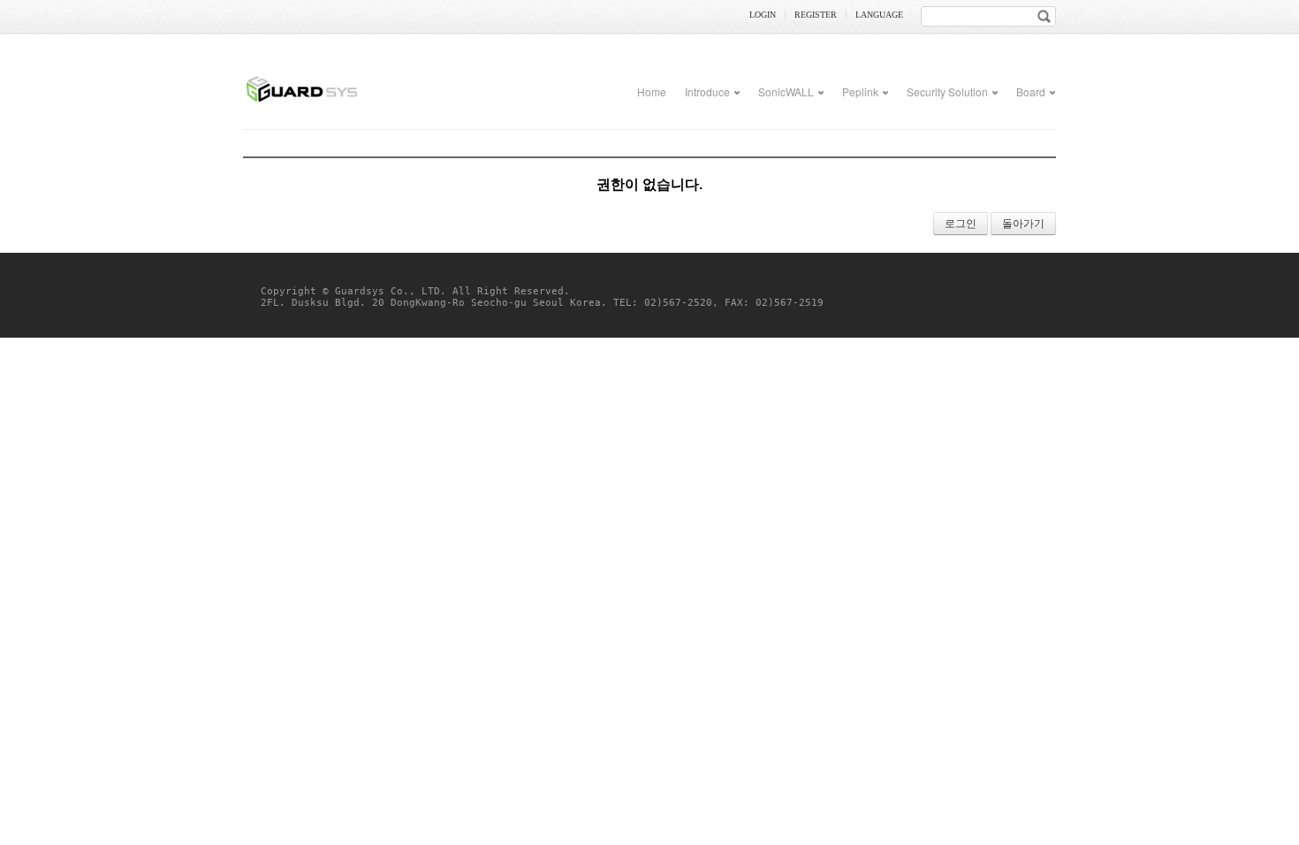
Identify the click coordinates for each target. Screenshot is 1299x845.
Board (1030, 91)
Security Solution (947, 91)
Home (651, 91)
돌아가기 (1023, 223)
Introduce (707, 91)
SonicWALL (786, 91)
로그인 (960, 223)
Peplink (860, 91)
